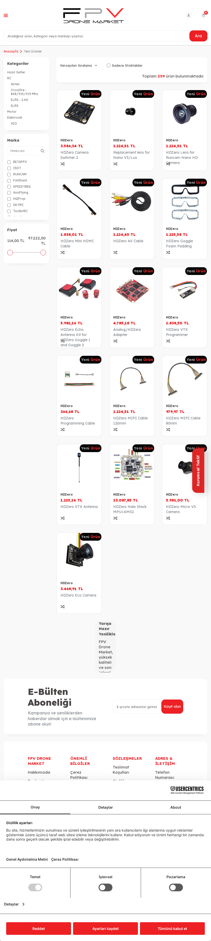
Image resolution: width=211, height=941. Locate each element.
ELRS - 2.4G (19, 100)
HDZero (66, 140)
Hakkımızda (39, 772)
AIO (14, 123)
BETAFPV (19, 162)
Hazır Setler (16, 72)
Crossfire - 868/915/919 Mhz (24, 92)
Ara (198, 35)
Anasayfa (11, 51)
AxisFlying (20, 192)
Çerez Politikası (78, 775)
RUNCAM (19, 174)
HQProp (18, 199)
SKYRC (18, 205)
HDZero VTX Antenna (79, 506)
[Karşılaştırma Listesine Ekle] (62, 164)
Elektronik (14, 117)
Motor (11, 112)
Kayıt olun (172, 706)
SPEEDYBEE (21, 186)
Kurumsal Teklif (198, 470)
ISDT (16, 168)
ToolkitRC (20, 211)
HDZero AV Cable (128, 241)
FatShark (19, 180)
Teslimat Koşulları (121, 770)
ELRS (15, 106)
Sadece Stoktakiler (127, 65)
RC (9, 78)
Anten (15, 84)
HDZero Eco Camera (78, 595)
